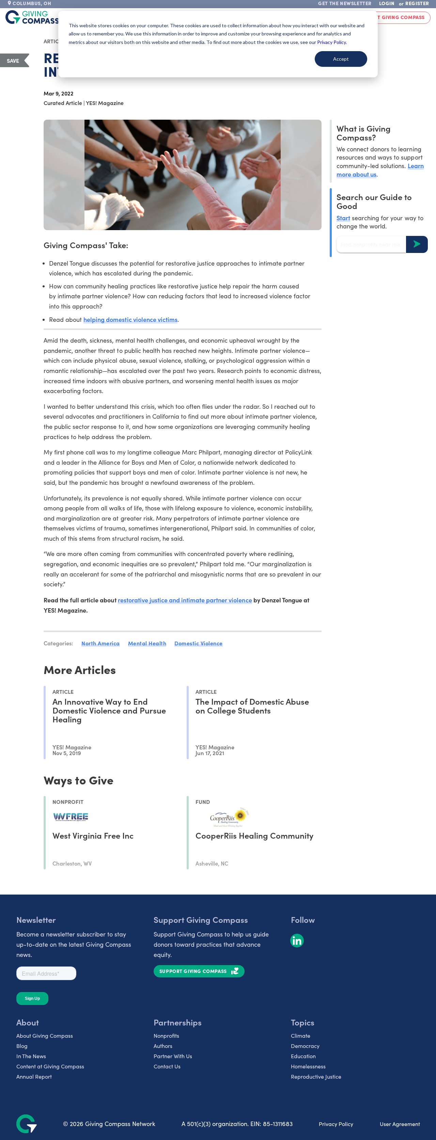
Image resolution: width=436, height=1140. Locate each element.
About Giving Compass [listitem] (44, 1035)
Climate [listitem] (300, 1035)
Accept (341, 59)
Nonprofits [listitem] (166, 1035)
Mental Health (147, 643)
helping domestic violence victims (130, 319)
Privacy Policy (336, 1123)
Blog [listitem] (22, 1045)
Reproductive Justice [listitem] (316, 1076)
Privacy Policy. (332, 42)
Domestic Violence (198, 643)
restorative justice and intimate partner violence (185, 600)
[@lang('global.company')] (32, 17)
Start (343, 217)
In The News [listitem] (31, 1056)
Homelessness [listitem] (308, 1066)
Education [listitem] (303, 1056)
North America (100, 643)
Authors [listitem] (163, 1045)
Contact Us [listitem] (167, 1066)
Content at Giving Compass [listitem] (50, 1066)
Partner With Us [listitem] (173, 1056)
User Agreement (400, 1123)
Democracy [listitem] (305, 1045)
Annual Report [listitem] (34, 1076)
